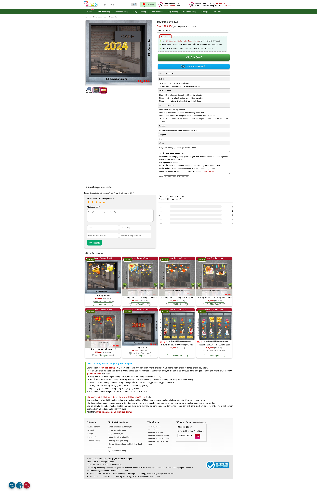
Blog (150, 444)
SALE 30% (26, 485)
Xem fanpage (209, 171)
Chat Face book (19, 485)
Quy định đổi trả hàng (117, 451)
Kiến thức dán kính (155, 432)
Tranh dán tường (121, 12)
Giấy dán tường (139, 12)
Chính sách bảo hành (117, 430)
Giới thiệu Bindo (154, 426)
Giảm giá (205, 12)
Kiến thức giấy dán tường (158, 435)
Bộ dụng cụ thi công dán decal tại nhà (182, 41)
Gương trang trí (93, 427)
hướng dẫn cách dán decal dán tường (114, 412)
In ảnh (89, 12)
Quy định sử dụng (115, 434)
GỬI (197, 436)
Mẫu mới (217, 12)
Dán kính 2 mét (170, 177)
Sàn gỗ (90, 434)
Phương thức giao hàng (118, 441)
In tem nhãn (92, 437)
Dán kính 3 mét (182, 177)
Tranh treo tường (103, 12)
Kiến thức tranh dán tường (158, 438)
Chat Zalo (12, 485)
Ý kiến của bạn (93, 207)
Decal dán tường (189, 12)
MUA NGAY (194, 57)
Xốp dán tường (93, 441)
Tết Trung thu (112, 17)
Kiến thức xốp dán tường (158, 441)
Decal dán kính (157, 12)
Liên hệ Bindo (153, 429)
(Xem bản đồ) (219, 3)
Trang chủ (87, 17)
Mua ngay (103, 304)
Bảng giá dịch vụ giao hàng (119, 437)
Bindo (148, 397)
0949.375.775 (122, 471)
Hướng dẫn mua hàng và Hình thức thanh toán (125, 445)
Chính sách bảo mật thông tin (120, 427)
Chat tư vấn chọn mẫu (194, 66)
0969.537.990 (169, 6)
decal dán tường (107, 368)
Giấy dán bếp (173, 12)
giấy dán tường (94, 374)
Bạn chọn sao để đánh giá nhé (100, 198)
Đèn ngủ (90, 430)
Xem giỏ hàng (198, 422)
